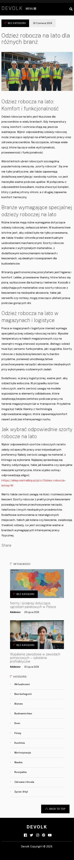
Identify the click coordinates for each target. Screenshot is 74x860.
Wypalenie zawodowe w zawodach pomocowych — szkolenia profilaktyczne (35, 657)
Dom (17, 723)
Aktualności (22, 684)
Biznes (18, 704)
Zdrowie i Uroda (24, 782)
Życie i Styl (21, 792)
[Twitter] (31, 835)
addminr (15, 612)
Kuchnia (19, 743)
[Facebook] (25, 835)
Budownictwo (23, 714)
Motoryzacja (22, 753)
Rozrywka (20, 772)
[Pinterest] (43, 835)
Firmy (17, 733)
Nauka (18, 762)
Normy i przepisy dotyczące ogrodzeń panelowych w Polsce (33, 605)
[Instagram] (37, 835)
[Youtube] (50, 835)
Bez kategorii (17, 23)
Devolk (12, 8)
